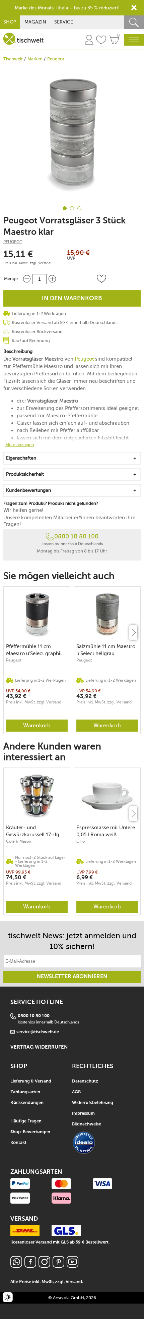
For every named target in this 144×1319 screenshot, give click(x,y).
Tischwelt (13, 58)
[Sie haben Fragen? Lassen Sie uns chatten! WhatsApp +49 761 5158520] (16, 1266)
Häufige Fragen (26, 1121)
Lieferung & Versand (30, 1081)
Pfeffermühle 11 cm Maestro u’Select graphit (34, 649)
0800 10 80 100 (76, 536)
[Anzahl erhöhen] (52, 279)
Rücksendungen (27, 1103)
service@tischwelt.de (37, 1032)
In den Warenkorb (72, 299)
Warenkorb (37, 725)
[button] (101, 278)
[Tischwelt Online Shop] (23, 39)
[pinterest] (58, 1266)
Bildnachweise (86, 1124)
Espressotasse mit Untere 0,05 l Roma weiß (105, 831)
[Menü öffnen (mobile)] (134, 40)
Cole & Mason (18, 841)
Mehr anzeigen (19, 444)
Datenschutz (85, 1081)
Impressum (83, 1113)
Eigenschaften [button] (21, 458)
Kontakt (18, 1143)
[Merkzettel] (101, 41)
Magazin (35, 22)
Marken (35, 58)
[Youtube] (72, 1266)
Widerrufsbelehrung (92, 1103)
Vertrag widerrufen (39, 1047)
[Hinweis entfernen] (134, 7)
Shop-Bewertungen (30, 1132)
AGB (76, 1092)
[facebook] (30, 1266)
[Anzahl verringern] (26, 279)
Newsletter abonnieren (72, 977)
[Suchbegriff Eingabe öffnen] (134, 22)
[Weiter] (133, 632)
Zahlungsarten (25, 1092)
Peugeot (55, 58)
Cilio (80, 841)
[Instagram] (44, 1266)
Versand (44, 263)
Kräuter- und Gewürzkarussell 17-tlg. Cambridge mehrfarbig (33, 831)
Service (63, 22)
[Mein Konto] (89, 41)
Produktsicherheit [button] (25, 474)
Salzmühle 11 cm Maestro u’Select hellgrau (105, 649)
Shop (9, 22)
